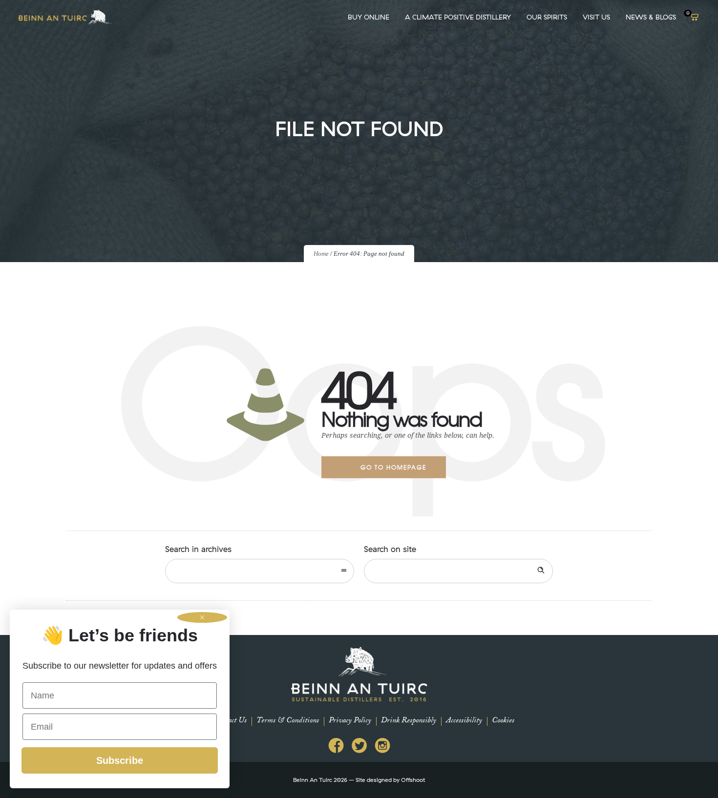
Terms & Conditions (287, 721)
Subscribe (119, 760)
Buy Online (368, 17)
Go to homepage (393, 467)
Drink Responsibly (408, 721)
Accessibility (464, 721)
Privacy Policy (350, 721)
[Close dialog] (202, 617)
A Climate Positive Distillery (458, 17)
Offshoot (413, 779)
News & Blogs (651, 17)
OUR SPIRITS (547, 17)
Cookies (503, 721)
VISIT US (596, 17)
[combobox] (259, 571)
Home (321, 253)
